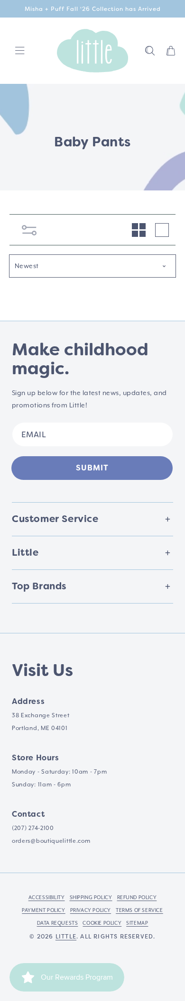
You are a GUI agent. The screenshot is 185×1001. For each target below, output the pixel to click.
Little (66, 936)
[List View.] (162, 230)
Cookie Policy (102, 923)
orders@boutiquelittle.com (51, 841)
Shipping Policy (91, 897)
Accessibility (46, 897)
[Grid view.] (139, 230)
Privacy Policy (90, 910)
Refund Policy (137, 897)
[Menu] (19, 50)
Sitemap (137, 923)
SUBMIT (92, 468)
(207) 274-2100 (33, 828)
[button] (149, 50)
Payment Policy (43, 910)
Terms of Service (139, 910)
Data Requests (57, 923)
